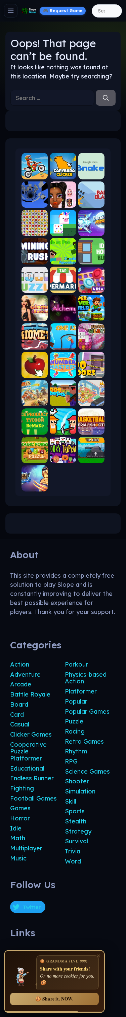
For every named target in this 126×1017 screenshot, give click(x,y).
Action (19, 664)
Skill (70, 801)
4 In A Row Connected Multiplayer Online (91, 287)
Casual (19, 724)
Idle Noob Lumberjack (62, 400)
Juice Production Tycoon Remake (34, 429)
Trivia (72, 851)
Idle (16, 828)
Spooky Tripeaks (62, 457)
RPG (71, 761)
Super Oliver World (91, 315)
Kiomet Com (34, 343)
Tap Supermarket (62, 287)
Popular (76, 701)
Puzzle (74, 721)
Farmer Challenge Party (62, 429)
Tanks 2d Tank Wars (91, 457)
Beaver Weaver (91, 343)
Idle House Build (91, 258)
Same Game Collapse (34, 230)
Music (18, 858)
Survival (76, 841)
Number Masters (62, 372)
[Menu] (10, 11)
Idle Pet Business (91, 400)
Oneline (63, 343)
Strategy (78, 831)
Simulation (80, 791)
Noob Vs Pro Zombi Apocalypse (62, 258)
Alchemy (63, 315)
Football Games (33, 798)
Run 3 (34, 201)
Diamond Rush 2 (91, 230)
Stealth (75, 821)
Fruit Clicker (34, 372)
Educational (27, 768)
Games (20, 808)
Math (17, 838)
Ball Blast (91, 201)
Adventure (25, 674)
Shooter (77, 781)
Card (17, 714)
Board (19, 704)
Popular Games (87, 711)
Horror (20, 818)
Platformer (81, 691)
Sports (75, 811)
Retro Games (84, 741)
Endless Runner (32, 778)
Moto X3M (34, 173)
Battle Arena (34, 485)
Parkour (76, 664)
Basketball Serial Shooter (91, 429)
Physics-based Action (86, 678)
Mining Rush (34, 258)
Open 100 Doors (91, 372)
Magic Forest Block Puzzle (34, 457)
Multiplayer (26, 848)
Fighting (22, 788)
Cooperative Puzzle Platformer (28, 751)
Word (73, 861)
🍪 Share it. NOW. (54, 998)
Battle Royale (30, 694)
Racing (75, 731)
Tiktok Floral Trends (62, 201)
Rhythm (76, 751)
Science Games (87, 771)
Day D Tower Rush (34, 400)
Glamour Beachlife (34, 315)
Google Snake (91, 173)
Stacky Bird (62, 230)
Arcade (20, 684)
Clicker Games (31, 734)
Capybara (62, 173)
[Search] (106, 98)
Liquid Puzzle (34, 287)
